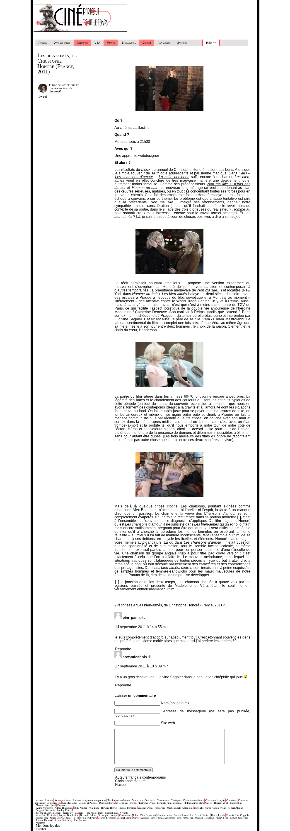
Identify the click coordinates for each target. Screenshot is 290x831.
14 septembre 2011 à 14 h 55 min (142, 627)
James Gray (56, 817)
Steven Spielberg (63, 820)
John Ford (160, 807)
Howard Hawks (109, 807)
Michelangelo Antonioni (180, 807)
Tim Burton (80, 820)
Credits (41, 829)
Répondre (123, 649)
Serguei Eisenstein (45, 810)
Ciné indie (150, 800)
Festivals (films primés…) (170, 802)
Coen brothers (164, 815)
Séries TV (68, 812)
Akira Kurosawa (44, 807)
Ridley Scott (222, 817)
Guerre (209, 802)
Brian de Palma (88, 815)
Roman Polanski (44, 820)
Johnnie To (69, 817)
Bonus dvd (137, 800)
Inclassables (236, 802)
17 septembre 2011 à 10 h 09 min (142, 666)
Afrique (49, 800)
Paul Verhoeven (185, 817)
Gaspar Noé (42, 817)
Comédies (231, 800)
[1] (117, 582)
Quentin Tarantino (204, 817)
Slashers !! (80, 812)
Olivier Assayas (141, 817)
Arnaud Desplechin (68, 815)
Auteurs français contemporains (140, 777)
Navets (120, 784)
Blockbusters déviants (118, 800)
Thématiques (111, 812)
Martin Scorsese (106, 817)
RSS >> (211, 42)
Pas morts (62, 805)
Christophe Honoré (130, 781)
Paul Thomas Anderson (163, 817)
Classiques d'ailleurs (193, 800)
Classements (163, 800)
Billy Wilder (80, 807)
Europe (134, 802)
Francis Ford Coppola (237, 815)
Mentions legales (48, 825)
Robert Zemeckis (239, 817)
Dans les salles (62, 42)
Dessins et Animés (88, 802)
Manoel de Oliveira (87, 817)
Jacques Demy (145, 807)
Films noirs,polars (194, 802)
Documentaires (107, 802)
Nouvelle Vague (202, 807)
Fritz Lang (94, 807)
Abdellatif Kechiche (46, 815)
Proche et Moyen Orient (48, 812)
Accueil (43, 42)
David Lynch (218, 815)
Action (39, 800)
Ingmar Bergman (128, 807)
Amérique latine (62, 800)
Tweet (42, 96)
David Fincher (202, 815)
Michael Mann (124, 817)
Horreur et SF (221, 802)
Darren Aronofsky (183, 815)
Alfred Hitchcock (64, 807)
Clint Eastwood (148, 815)
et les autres (122, 802)
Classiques (176, 800)
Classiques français (215, 800)
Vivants (124, 812)
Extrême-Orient (147, 802)
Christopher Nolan (128, 815)
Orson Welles (219, 807)
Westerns (40, 822)
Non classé (50, 805)
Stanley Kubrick (65, 810)
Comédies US (54, 802)
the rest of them (95, 812)
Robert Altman (235, 807)
